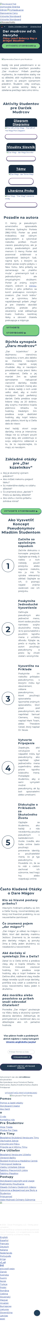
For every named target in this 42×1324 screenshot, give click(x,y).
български (5, 1306)
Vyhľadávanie (21, 1057)
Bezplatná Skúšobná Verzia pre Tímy (19, 1137)
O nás (3, 1116)
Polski (3, 1287)
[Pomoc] (37, 1313)
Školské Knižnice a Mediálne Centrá (18, 1161)
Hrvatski (4, 1303)
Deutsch (4, 1246)
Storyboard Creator (10, 1106)
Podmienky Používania (12, 1184)
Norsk (3, 1281)
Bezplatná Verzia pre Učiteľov (15, 1154)
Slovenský (5, 1297)
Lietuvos (4, 1309)
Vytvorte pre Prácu (10, 1144)
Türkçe (3, 1284)
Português (5, 1256)
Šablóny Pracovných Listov (14, 1170)
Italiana (4, 1250)
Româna (4, 1290)
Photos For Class (8, 1130)
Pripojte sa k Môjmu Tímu (13, 1147)
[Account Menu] (7, 22)
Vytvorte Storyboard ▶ (21, 46)
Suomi (3, 1278)
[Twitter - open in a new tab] (1, 1218)
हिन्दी (2, 1265)
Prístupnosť (6, 1196)
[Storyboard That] (8, 4)
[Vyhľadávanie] (15, 10)
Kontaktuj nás (7, 1119)
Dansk (3, 1272)
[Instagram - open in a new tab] (1, 1214)
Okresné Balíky (8, 1158)
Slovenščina (6, 1312)
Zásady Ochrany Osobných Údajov (18, 1187)
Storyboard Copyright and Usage (17, 1181)
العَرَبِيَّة (3, 1262)
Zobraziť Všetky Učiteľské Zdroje (21, 1067)
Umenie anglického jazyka (20, 1042)
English (4, 1237)
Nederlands (6, 1253)
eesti (2, 1319)
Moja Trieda (6, 1127)
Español (4, 1240)
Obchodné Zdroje (9, 1141)
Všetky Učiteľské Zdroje (18, 27)
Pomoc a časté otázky (11, 1103)
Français (4, 1243)
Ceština (4, 1294)
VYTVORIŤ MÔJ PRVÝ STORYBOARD (21, 1093)
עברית (3, 1259)
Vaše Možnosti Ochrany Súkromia (17, 1199)
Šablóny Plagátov (9, 1173)
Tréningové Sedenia (10, 1164)
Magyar (4, 1300)
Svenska (4, 1275)
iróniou (32, 286)
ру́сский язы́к (7, 1268)
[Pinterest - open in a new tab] (1, 1222)
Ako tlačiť (5, 1109)
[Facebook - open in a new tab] (1, 1210)
